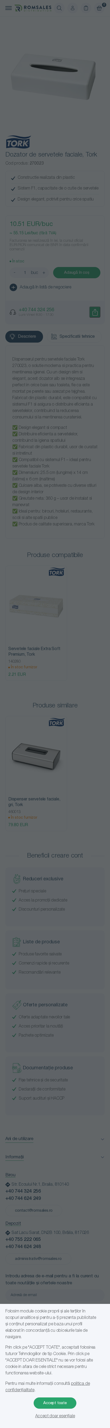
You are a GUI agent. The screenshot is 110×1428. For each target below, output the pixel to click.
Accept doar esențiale (55, 1416)
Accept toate (55, 1403)
